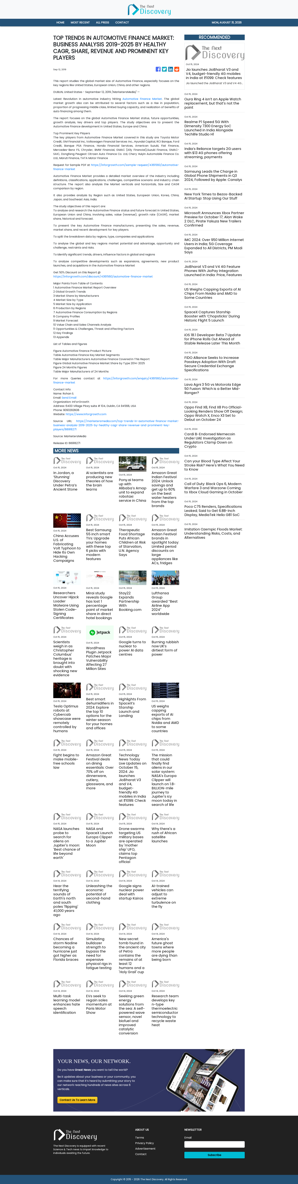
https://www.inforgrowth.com (86, 414)
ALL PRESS (102, 22)
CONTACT (122, 22)
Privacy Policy (144, 1143)
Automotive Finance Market (142, 99)
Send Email (69, 398)
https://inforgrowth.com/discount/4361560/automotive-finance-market (103, 276)
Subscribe (214, 1155)
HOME (60, 22)
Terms (139, 1138)
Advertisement (145, 1149)
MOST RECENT (80, 22)
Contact (141, 1154)
